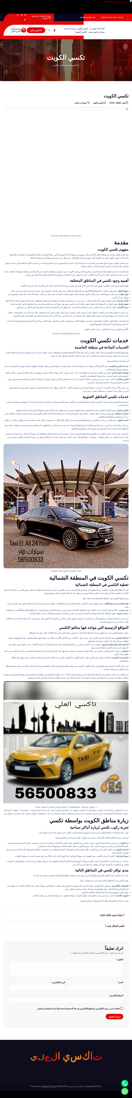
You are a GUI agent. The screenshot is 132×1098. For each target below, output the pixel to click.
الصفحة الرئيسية (70, 65)
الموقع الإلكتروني (116, 995)
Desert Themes (49, 1086)
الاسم (120, 982)
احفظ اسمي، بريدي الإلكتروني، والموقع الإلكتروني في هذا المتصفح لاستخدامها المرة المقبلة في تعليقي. (78, 1008)
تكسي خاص (35, 30)
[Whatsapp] (124, 1091)
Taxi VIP (101, 28)
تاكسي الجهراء (81, 32)
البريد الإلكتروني (58, 982)
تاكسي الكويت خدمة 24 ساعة (76, 28)
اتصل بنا (93, 28)
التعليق (119, 959)
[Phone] (124, 1083)
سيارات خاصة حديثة (97, 32)
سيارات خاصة (80, 102)
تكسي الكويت (58, 65)
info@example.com (87, 17)
